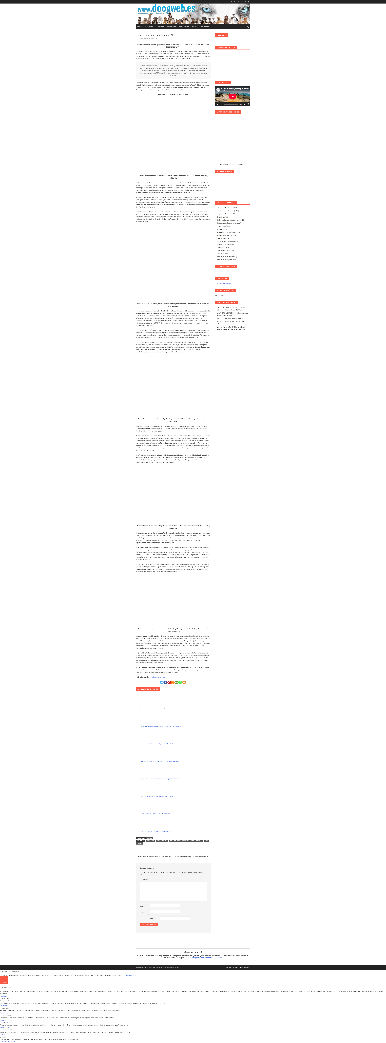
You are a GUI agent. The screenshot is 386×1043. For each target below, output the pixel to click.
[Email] (176, 682)
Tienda (195, 27)
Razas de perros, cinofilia (225, 241)
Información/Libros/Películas (227, 232)
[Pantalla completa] (248, 104)
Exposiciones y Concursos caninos (228, 223)
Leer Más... (135, 975)
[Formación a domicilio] (232, 64)
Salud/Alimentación (223, 251)
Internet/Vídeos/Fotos (224, 235)
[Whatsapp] (180, 682)
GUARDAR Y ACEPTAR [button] (7, 1042)
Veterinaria (220, 254)
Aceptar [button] (129, 975)
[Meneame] (173, 682)
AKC (153, 841)
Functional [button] (3, 1006)
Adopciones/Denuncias (224, 214)
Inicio (139, 27)
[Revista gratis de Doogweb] (232, 139)
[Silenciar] (244, 104)
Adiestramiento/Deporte (225, 211)
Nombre (143, 906)
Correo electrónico (144, 913)
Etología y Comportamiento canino (229, 220)
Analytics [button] (3, 1020)
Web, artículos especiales (225, 260)
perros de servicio (196, 841)
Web (151, 919)
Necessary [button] (3, 996)
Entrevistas (221, 217)
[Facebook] (165, 682)
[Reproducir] (217, 104)
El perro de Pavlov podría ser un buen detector (154, 856)
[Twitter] (162, 682)
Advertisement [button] (5, 1027)
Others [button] (2, 1035)
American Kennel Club (157, 677)
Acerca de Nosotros (232, 967)
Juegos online (221, 238)
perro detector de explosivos (179, 841)
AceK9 (148, 841)
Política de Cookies (244, 967)
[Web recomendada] (232, 186)
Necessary (5, 998)
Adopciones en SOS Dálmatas (234, 318)
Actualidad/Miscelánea (224, 208)
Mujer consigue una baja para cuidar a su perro (191, 856)
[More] (184, 682)
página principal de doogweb (200, 958)
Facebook (218, 958)
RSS (157, 967)
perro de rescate (162, 841)
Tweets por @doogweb (223, 284)
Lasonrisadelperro (223, 307)
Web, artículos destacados (226, 257)
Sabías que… (221, 247)
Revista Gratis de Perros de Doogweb (173, 27)
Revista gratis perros (224, 244)
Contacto (205, 27)
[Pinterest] (169, 682)
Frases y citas (221, 226)
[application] (232, 96)
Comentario (144, 879)
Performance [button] (4, 1013)
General (149, 838)
